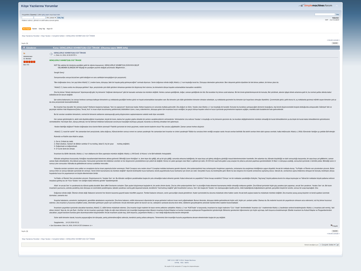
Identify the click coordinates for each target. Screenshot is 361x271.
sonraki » (336, 40)
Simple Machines (190, 260)
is (24, 53)
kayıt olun (56, 14)
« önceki (330, 40)
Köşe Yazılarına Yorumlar (39, 6)
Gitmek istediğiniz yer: (311, 245)
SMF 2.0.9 (171, 260)
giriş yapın (45, 14)
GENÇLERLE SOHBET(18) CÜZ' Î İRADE (70, 53)
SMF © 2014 (180, 260)
